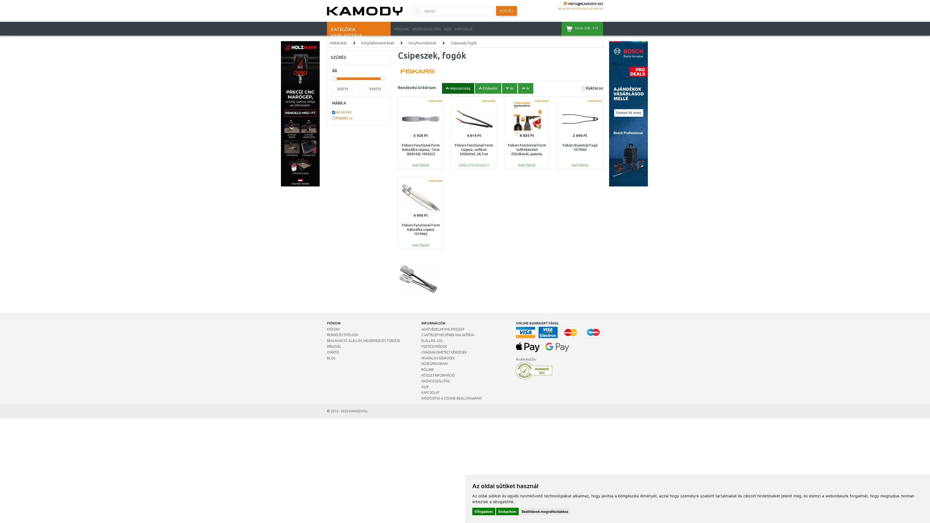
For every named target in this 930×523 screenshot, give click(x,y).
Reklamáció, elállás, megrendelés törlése (363, 341)
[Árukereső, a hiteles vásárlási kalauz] (534, 370)
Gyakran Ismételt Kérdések (444, 352)
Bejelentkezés (569, 8)
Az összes (344, 112)
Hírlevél (334, 346)
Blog (331, 358)
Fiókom (333, 329)
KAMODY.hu (358, 411)
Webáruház (338, 43)
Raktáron (594, 88)
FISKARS (344, 118)
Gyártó (333, 352)
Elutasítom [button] (507, 511)
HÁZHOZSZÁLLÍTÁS (426, 29)
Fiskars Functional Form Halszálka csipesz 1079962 (421, 229)
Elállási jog (431, 341)
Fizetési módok (434, 346)
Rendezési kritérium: (417, 87)
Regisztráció (593, 8)
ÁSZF (447, 29)
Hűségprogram (434, 364)
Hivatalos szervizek (438, 358)
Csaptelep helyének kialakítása (447, 335)
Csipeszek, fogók (464, 43)
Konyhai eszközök (422, 43)
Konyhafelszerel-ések (377, 43)
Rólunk (427, 369)
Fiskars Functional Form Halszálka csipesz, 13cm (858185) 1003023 (421, 149)
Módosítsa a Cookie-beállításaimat (451, 398)
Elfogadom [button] (484, 511)
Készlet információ (438, 375)
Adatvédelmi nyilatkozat (442, 329)
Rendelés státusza (342, 335)
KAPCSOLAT (464, 29)
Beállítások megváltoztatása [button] (545, 511)
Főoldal (401, 29)
